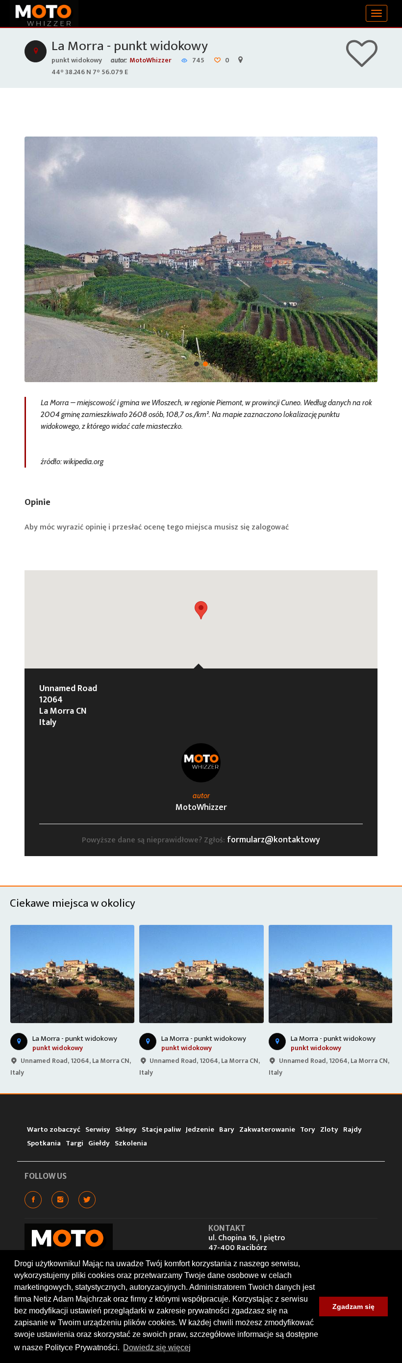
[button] (201, 610)
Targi (74, 1143)
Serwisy (97, 1129)
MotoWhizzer (150, 60)
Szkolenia (131, 1143)
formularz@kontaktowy (273, 840)
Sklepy (126, 1129)
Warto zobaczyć (53, 1129)
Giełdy (99, 1143)
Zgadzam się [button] (353, 1306)
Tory (307, 1129)
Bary (226, 1129)
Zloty (329, 1129)
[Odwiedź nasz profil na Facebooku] (33, 1199)
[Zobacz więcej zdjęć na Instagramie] (60, 1199)
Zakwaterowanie (267, 1129)
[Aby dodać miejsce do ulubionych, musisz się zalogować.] (361, 62)
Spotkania (44, 1143)
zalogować (270, 527)
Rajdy (352, 1129)
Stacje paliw (161, 1129)
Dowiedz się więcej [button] (157, 1347)
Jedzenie (200, 1129)
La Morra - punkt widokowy (129, 45)
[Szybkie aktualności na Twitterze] (87, 1199)
